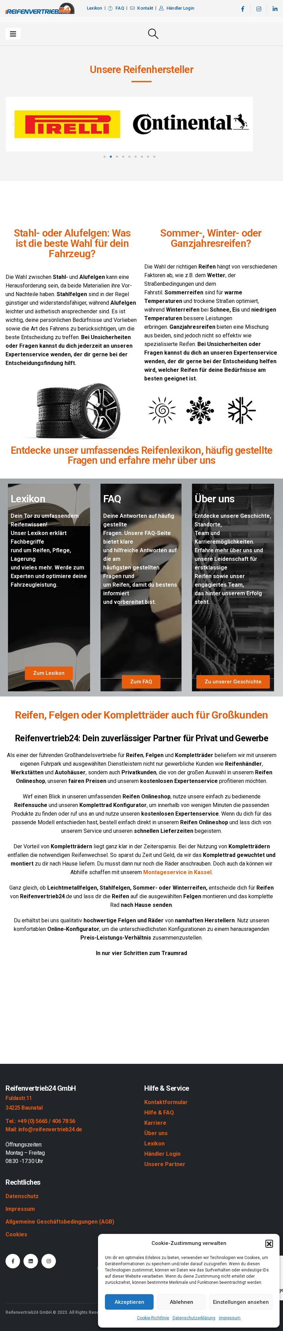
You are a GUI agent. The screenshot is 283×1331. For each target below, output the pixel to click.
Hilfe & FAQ (159, 1112)
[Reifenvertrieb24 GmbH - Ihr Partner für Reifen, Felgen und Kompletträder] (40, 8)
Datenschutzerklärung (194, 1318)
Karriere (155, 1123)
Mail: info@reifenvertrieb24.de (44, 1129)
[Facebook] (242, 9)
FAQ (120, 8)
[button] (269, 1243)
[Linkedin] (30, 1261)
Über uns (156, 1133)
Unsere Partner (164, 1164)
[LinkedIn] (274, 9)
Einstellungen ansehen (241, 1302)
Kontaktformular (166, 1102)
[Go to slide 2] (111, 157)
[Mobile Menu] (13, 34)
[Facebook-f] (13, 1261)
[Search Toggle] (153, 34)
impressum (230, 1318)
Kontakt (145, 8)
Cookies (16, 1234)
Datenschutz (22, 1196)
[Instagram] (258, 9)
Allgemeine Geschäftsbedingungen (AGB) (60, 1221)
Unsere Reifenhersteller (141, 69)
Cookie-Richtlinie (153, 1318)
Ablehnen (181, 1302)
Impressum (20, 1209)
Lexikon (95, 8)
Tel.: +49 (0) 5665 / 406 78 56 (40, 1121)
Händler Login (180, 8)
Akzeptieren (129, 1302)
